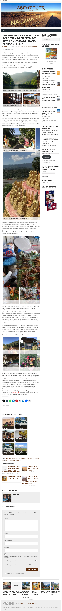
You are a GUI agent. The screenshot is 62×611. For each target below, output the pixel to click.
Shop (24, 607)
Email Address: (8, 540)
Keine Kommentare (32, 46)
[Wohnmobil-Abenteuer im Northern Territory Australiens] (26, 586)
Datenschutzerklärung (51, 607)
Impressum (38, 607)
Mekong (32, 458)
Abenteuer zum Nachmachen (28, 603)
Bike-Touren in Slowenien (49, 145)
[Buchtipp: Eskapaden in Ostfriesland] (36, 586)
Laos (6, 458)
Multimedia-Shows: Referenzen (12, 607)
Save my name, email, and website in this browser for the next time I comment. (21, 557)
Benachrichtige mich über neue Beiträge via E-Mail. (16, 565)
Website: (6, 547)
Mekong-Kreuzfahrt (10, 460)
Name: (6, 533)
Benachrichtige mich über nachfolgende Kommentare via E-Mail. (20, 561)
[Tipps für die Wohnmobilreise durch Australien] (16, 586)
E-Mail (44, 171)
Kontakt (30, 607)
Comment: (7, 518)
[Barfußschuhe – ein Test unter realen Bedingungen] (7, 586)
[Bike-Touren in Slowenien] (45, 586)
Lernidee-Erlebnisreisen (14, 458)
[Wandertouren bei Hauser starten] (55, 586)
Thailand (18, 460)
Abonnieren (46, 157)
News (25, 46)
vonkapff (4, 46)
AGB (6, 609)
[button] (19, 81)
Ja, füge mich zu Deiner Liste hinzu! (15, 573)
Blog (19, 46)
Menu (4, 30)
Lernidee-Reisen (25, 458)
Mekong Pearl (18, 64)
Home (22, 46)
